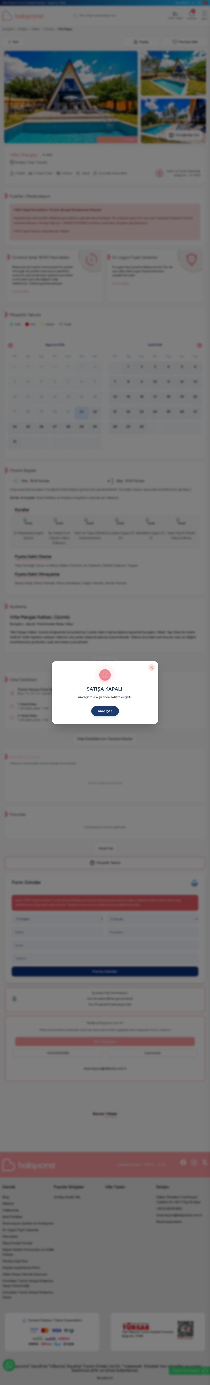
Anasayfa (105, 711)
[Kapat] (151, 667)
